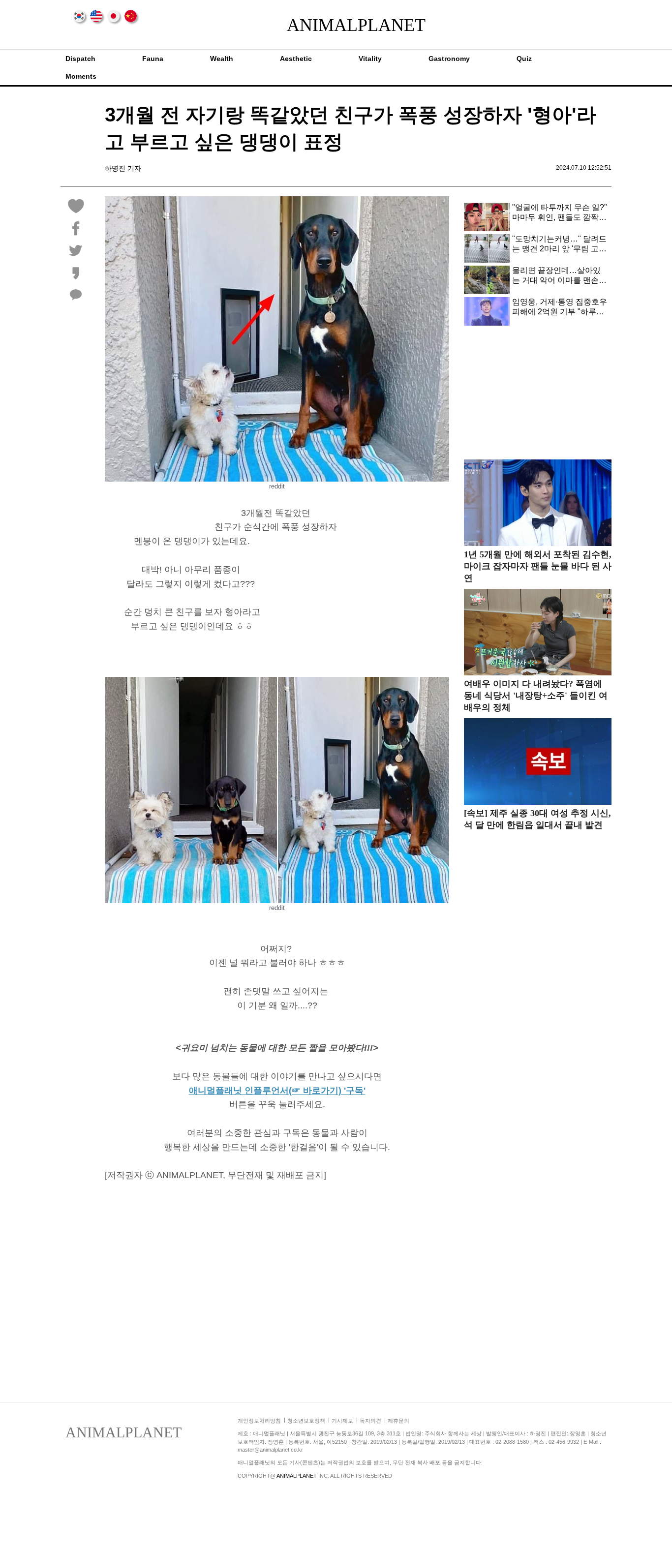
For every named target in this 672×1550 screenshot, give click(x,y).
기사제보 (342, 1421)
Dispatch (80, 58)
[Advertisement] (366, 603)
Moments (80, 76)
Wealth (221, 58)
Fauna (152, 58)
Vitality (370, 58)
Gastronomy (449, 58)
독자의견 (370, 1421)
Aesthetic (296, 58)
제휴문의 (398, 1421)
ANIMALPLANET (336, 25)
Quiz (524, 58)
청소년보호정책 (306, 1421)
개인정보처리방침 (259, 1421)
